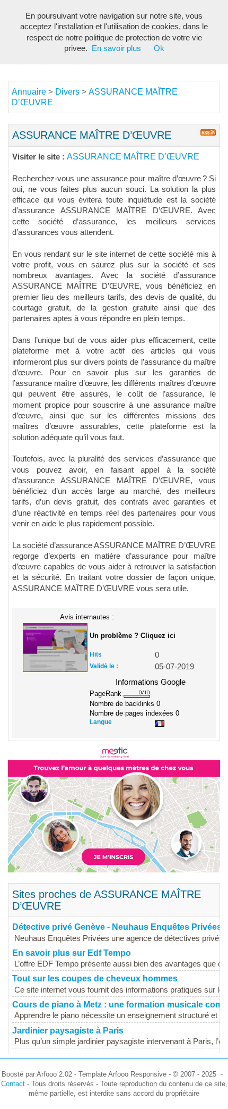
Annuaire (29, 91)
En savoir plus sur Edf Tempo (71, 952)
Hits (96, 654)
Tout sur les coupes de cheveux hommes (95, 978)
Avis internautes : (87, 616)
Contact (13, 1084)
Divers (67, 91)
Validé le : (104, 666)
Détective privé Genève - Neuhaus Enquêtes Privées (117, 926)
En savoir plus (116, 48)
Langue (101, 722)
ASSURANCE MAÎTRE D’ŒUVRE (133, 156)
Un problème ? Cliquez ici (133, 636)
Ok (159, 48)
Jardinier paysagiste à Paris (68, 1030)
